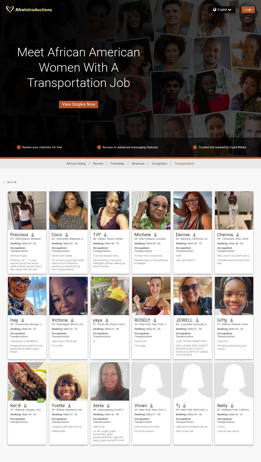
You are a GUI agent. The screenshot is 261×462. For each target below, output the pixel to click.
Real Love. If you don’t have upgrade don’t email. (234, 255)
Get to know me (184, 431)
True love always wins (105, 255)
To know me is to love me (148, 255)
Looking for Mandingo (64, 341)
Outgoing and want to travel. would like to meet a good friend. (26, 348)
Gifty (222, 320)
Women (98, 163)
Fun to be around (144, 431)
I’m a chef (57, 345)
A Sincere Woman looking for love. (233, 262)
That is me (140, 341)
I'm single (139, 345)
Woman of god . (19, 255)
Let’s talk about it (185, 260)
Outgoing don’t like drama (66, 426)
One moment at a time (146, 426)
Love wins (222, 341)
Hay (14, 320)
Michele (142, 234)
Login (248, 9)
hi (94, 341)
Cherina (225, 234)
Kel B (15, 405)
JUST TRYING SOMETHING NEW (193, 341)
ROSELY (142, 320)
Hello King (98, 426)
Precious (19, 234)
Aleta (98, 405)
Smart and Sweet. (62, 255)
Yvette (58, 405)
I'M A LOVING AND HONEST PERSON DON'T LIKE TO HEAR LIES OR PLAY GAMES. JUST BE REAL (192, 350)
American (138, 163)
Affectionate (58, 431)
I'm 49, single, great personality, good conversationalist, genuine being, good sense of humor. (109, 436)
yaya (97, 320)
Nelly (222, 405)
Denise (183, 234)
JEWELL (184, 320)
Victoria (60, 320)
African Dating (76, 163)
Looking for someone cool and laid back (193, 426)
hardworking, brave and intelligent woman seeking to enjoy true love (109, 263)
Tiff (97, 234)
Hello (178, 255)
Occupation (159, 163)
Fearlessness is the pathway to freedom (151, 262)
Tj (178, 405)
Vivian (140, 405)
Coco (57, 234)
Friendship (117, 163)
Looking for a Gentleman (24, 341)
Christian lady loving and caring (231, 347)
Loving (221, 426)
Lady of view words (228, 431)
